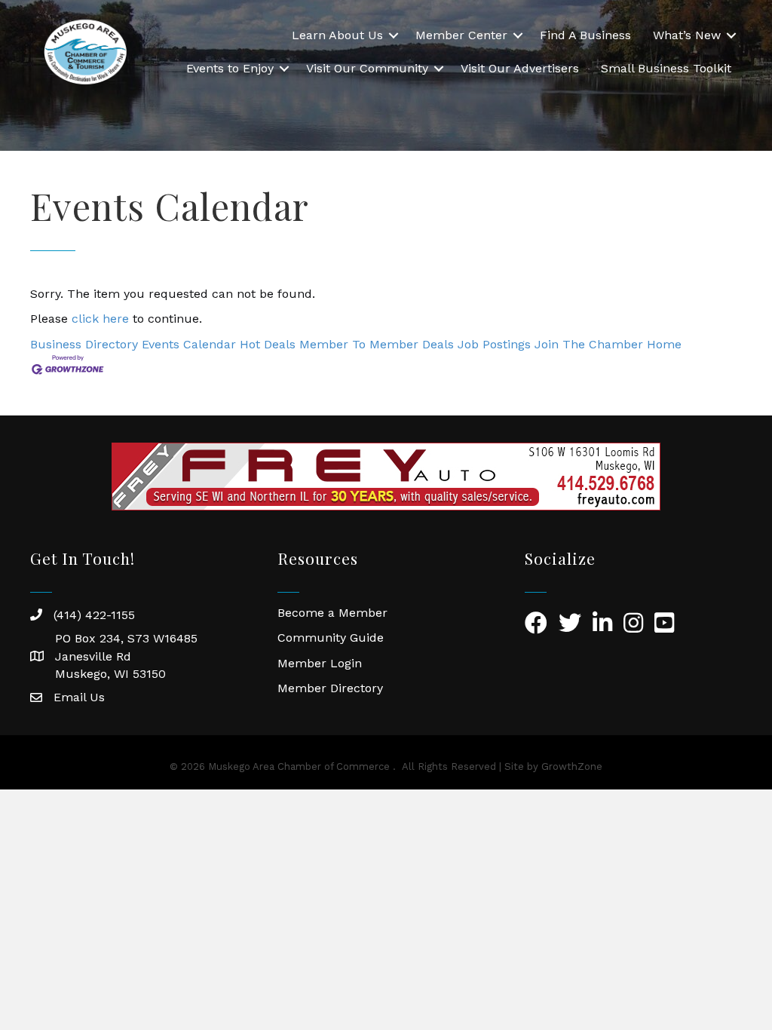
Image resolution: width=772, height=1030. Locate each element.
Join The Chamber (589, 344)
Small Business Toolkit (666, 68)
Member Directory (330, 688)
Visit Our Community (367, 68)
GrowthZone (571, 766)
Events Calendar (189, 344)
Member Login (319, 663)
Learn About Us (337, 35)
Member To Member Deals (376, 344)
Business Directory (84, 344)
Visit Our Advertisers (520, 68)
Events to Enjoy (230, 68)
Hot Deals (268, 344)
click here (100, 318)
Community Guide (330, 637)
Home (664, 344)
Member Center (461, 35)
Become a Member (332, 612)
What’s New (687, 35)
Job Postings (494, 344)
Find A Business (585, 35)
